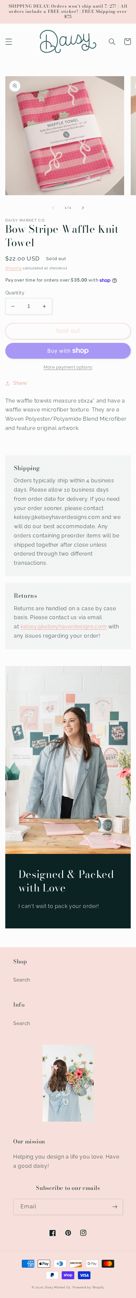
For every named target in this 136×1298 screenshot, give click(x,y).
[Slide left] (53, 207)
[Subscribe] (114, 1207)
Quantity (14, 292)
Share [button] (20, 383)
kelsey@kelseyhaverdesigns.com (63, 626)
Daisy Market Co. (58, 1287)
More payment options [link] (68, 367)
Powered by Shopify (88, 1287)
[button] (8, 41)
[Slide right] (83, 207)
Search (21, 979)
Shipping (13, 268)
